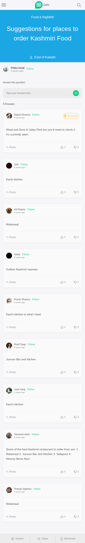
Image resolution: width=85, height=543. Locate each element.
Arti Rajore (20, 209)
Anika (17, 254)
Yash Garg (19, 389)
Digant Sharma (22, 114)
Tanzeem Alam (22, 434)
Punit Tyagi (20, 344)
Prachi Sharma (22, 299)
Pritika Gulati (18, 68)
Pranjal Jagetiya (22, 489)
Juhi (16, 164)
